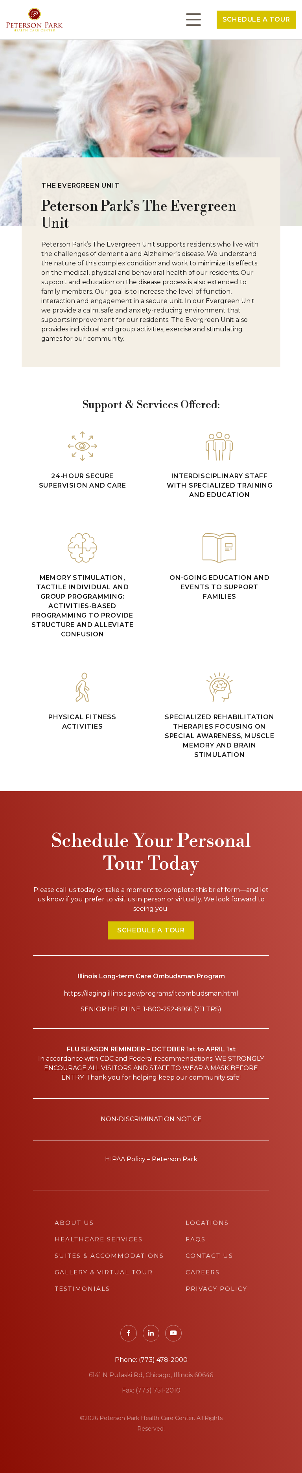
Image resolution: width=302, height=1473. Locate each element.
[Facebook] (128, 1333)
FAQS (196, 1239)
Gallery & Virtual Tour (104, 1272)
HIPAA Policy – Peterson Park (151, 1159)
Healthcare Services (99, 1239)
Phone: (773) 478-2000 (151, 1359)
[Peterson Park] (34, 19)
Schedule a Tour (256, 19)
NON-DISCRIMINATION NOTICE (151, 1119)
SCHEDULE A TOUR (151, 930)
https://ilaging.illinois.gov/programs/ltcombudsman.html (151, 993)
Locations (207, 1222)
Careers (203, 1272)
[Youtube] (173, 1333)
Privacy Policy (216, 1288)
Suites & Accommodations (109, 1255)
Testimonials (82, 1288)
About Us (74, 1222)
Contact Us (209, 1255)
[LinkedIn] (151, 1333)
